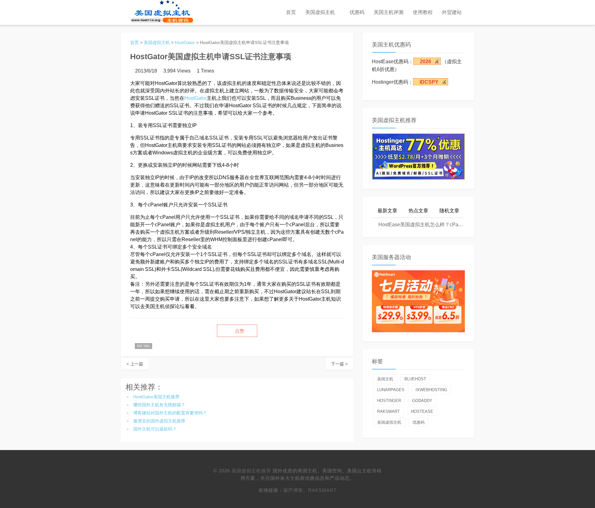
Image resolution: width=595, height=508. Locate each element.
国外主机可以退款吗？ (155, 428)
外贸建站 (452, 12)
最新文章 (387, 210)
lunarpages (390, 389)
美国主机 (385, 379)
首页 (291, 12)
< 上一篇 (134, 363)
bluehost (415, 379)
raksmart (388, 411)
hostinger (389, 400)
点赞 (239, 331)
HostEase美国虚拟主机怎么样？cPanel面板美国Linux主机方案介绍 (421, 224)
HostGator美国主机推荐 (156, 396)
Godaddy (422, 400)
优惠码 (357, 12)
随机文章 (449, 210)
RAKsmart (322, 490)
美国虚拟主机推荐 (251, 470)
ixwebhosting (431, 389)
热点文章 (418, 210)
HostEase (422, 411)
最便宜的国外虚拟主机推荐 (159, 420)
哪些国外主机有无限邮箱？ (159, 404)
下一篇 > (339, 363)
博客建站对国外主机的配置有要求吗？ (170, 412)
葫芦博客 (293, 490)
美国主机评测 (388, 12)
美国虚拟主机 (320, 12)
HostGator (185, 42)
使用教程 (423, 12)
